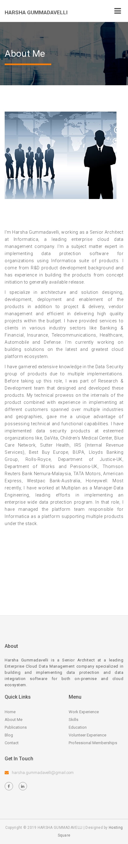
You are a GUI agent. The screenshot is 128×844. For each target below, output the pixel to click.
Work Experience (84, 711)
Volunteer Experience (87, 735)
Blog (9, 735)
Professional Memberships (93, 742)
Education (78, 727)
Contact (12, 742)
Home (10, 711)
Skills (73, 719)
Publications (16, 727)
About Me (13, 719)
